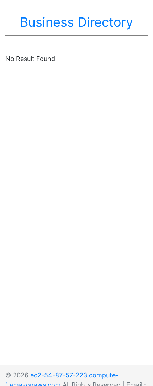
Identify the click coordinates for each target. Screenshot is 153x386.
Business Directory (76, 22)
